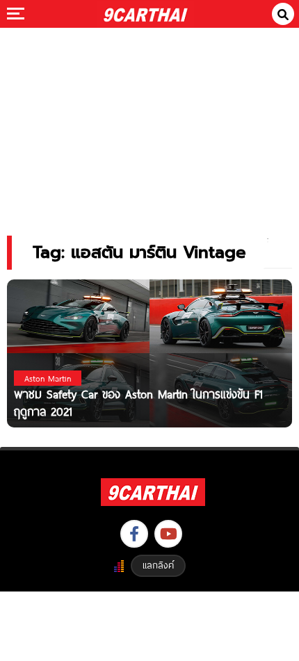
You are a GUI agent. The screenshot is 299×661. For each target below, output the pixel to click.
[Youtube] (168, 534)
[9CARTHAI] (145, 14)
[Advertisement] (149, 122)
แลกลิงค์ (158, 565)
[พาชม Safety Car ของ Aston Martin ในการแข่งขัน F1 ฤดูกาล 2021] (149, 353)
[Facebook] (134, 534)
